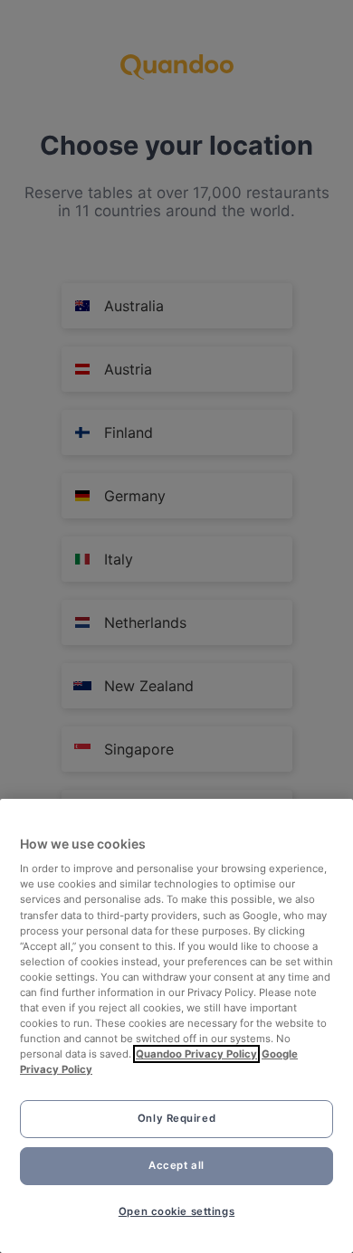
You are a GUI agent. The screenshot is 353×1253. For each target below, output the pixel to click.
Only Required (176, 1118)
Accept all (176, 1165)
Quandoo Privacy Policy (196, 1054)
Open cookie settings (176, 1211)
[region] (176, 1026)
